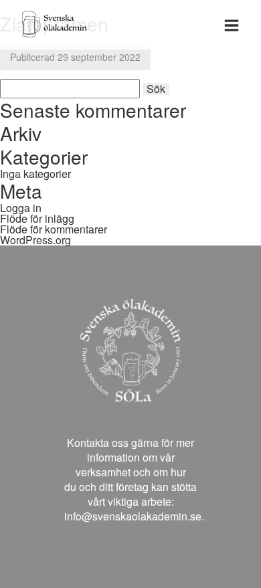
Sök (156, 89)
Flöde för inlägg (37, 218)
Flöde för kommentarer (53, 229)
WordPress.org (35, 240)
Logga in (20, 207)
